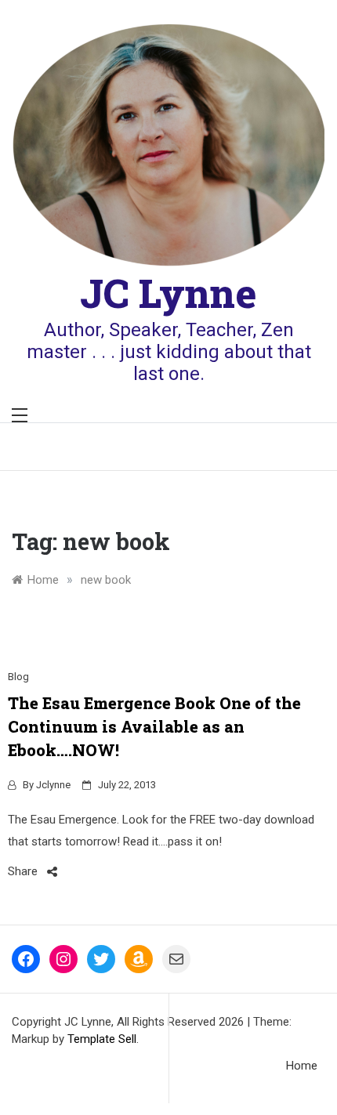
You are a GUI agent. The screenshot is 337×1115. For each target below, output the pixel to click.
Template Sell (101, 1039)
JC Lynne (168, 293)
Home (301, 1066)
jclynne (53, 785)
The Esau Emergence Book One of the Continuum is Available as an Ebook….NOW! (154, 726)
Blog (18, 676)
